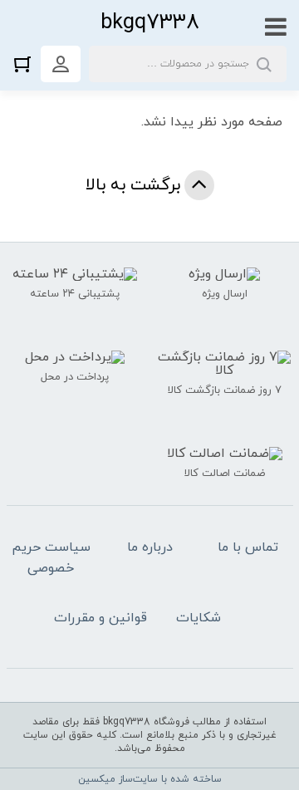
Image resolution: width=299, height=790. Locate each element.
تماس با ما (248, 547)
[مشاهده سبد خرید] (26, 63)
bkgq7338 (149, 22)
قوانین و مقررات (100, 618)
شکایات (198, 618)
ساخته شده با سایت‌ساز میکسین (150, 779)
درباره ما (150, 547)
